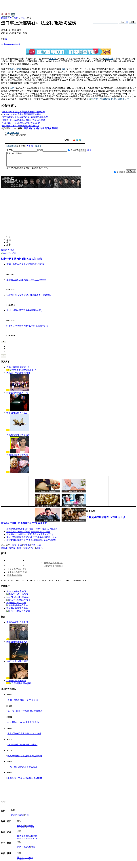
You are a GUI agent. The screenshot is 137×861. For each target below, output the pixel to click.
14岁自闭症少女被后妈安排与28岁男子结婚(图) (28, 295)
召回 (26, 128)
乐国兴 (39, 548)
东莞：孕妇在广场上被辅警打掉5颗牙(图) (25, 264)
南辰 (14, 545)
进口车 (32, 128)
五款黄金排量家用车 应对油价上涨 (105, 517)
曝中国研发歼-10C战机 (17, 413)
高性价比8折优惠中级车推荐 (19, 529)
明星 (19, 836)
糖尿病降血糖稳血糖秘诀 (48, 491)
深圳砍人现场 (7, 250)
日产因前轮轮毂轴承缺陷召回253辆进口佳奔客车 (25, 117)
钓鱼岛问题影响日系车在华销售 (41, 540)
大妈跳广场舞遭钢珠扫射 (18, 373)
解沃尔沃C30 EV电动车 (17, 597)
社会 (27, 815)
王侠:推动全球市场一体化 (45, 537)
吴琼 (20, 545)
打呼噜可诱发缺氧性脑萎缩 (74, 520)
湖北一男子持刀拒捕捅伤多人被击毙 (21, 258)
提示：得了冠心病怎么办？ (74, 491)
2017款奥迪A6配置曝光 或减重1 (22, 744)
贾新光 (12, 548)
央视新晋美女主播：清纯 (18, 435)
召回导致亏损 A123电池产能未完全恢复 (20, 125)
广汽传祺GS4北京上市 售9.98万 (22, 767)
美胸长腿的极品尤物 (16, 603)
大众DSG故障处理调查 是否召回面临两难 (21, 114)
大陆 (13, 815)
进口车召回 (41, 128)
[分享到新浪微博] (74, 140)
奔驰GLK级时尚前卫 (16, 591)
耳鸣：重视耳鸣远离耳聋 (48, 520)
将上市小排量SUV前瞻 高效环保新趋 (24, 711)
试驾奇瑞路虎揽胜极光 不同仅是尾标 (24, 756)
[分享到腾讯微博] (77, 140)
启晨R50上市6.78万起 (43, 534)
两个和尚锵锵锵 (14, 575)
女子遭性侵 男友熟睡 (16, 680)
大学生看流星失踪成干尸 (18, 367)
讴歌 (56, 128)
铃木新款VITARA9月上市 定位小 (23, 722)
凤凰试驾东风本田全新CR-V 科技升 (24, 733)
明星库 (34, 836)
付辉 (33, 545)
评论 (23, 847)
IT (32, 857)
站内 (122, 22)
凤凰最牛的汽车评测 (17, 572)
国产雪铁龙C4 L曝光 (40, 531)
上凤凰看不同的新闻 (53, 566)
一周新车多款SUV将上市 (45, 529)
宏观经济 (21, 825)
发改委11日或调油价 (16, 540)
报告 (33, 847)
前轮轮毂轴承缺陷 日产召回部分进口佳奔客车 (23, 111)
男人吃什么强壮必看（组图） (47, 506)
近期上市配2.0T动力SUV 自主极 (22, 700)
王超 (39, 545)
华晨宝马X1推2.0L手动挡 (18, 531)
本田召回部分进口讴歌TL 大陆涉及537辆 (21, 123)
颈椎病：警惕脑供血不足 (74, 506)
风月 (23, 836)
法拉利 (50, 128)
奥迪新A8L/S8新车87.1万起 (19, 534)
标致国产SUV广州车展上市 (34, 523)
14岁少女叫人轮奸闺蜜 (17, 661)
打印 (15, 44)
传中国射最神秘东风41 (17, 642)
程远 (19, 548)
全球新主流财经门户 (53, 563)
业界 (19, 847)
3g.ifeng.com (13, 133)
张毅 (25, 548)
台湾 (22, 815)
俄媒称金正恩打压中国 (17, 622)
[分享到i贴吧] (83, 140)
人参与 (4, 44)
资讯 (16, 18)
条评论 (10, 44)
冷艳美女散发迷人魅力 (17, 608)
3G (22, 857)
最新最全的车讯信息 (17, 569)
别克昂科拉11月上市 (10, 523)
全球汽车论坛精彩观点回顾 (19, 537)
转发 (18, 44)
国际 (17, 815)
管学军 (26, 545)
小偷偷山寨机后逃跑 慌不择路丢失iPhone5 (26, 280)
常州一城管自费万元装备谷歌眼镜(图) (24, 310)
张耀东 (4, 548)
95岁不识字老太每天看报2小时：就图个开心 (27, 326)
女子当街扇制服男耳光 (17, 393)
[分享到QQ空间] (80, 141)
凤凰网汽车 (6, 18)
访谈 (28, 847)
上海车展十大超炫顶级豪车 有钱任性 (24, 778)
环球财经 (30, 825)
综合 (23, 18)
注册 (89, 150)
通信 (19, 857)
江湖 (28, 836)
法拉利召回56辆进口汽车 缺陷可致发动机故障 (23, 120)
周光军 (31, 548)
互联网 (27, 857)
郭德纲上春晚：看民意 (17, 455)
